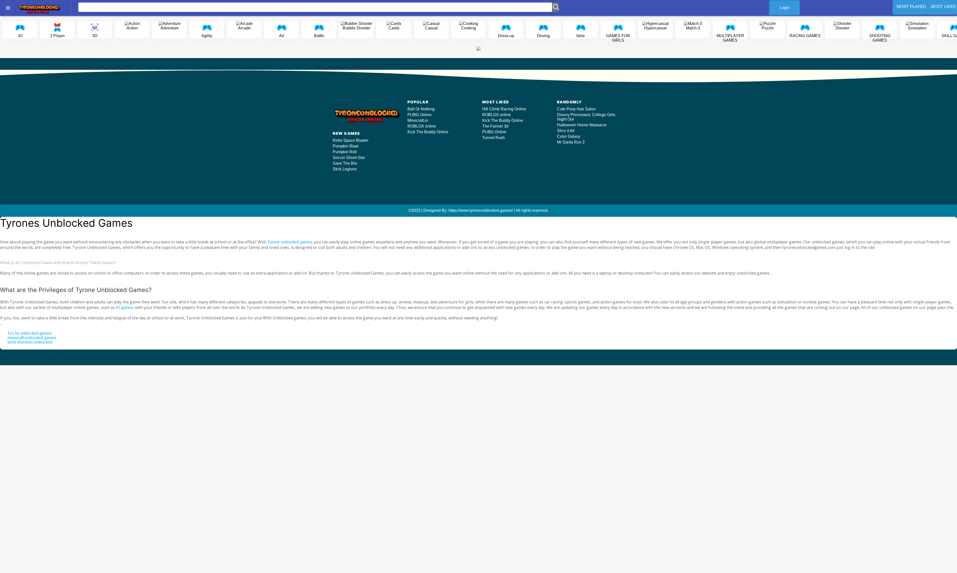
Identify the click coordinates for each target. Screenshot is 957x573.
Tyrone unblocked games (289, 242)
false (580, 36)
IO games (124, 307)
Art (281, 36)
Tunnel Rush (493, 138)
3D (94, 36)
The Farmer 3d (495, 126)
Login (785, 7)
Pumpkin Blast (345, 146)
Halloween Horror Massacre (582, 125)
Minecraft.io (417, 120)
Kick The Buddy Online (427, 132)
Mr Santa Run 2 (571, 142)
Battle (319, 36)
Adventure (169, 28)
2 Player (57, 36)
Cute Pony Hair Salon (576, 109)
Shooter (842, 28)
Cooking (468, 28)
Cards (394, 28)
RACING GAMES (805, 36)
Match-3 (693, 28)
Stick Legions (345, 169)
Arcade (244, 28)
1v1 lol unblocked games (29, 333)
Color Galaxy (568, 136)
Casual (431, 28)
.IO (19, 36)
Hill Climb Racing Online (504, 109)
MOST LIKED (943, 6)
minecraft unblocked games (31, 338)
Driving (543, 36)
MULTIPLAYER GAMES (730, 38)
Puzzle (768, 28)
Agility (206, 36)
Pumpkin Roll (345, 152)
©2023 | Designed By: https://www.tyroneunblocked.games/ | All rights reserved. (478, 210)
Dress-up (506, 36)
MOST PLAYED (911, 6)
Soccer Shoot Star (349, 157)
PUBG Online (419, 115)
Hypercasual (655, 28)
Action (132, 28)
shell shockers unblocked (29, 342)
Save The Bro (345, 163)
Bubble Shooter (356, 28)
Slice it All (565, 131)
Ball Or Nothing (421, 109)
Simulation (917, 28)
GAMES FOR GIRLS (618, 38)
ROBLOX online (421, 126)
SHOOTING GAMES (879, 38)
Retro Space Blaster (350, 140)
